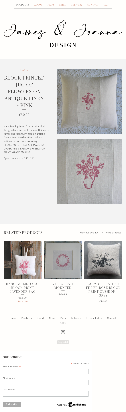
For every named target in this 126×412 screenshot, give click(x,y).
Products (22, 4)
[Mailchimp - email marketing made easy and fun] (72, 407)
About (38, 4)
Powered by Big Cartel (63, 342)
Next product (113, 232)
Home (13, 318)
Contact (93, 4)
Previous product (89, 232)
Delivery (76, 4)
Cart (107, 4)
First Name (9, 378)
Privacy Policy (94, 318)
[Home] (63, 33)
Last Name (9, 389)
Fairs (62, 4)
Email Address (12, 366)
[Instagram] (63, 332)
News (50, 4)
